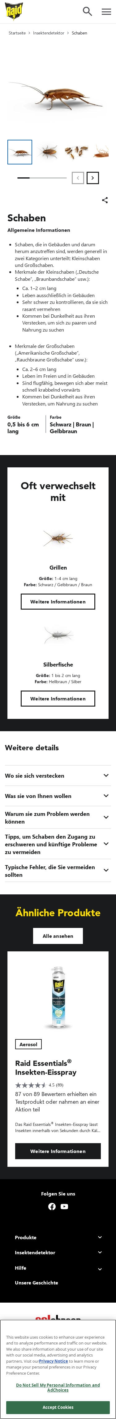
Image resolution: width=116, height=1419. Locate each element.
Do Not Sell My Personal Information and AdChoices (58, 1387)
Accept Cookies (58, 1407)
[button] (19, 152)
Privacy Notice (53, 1361)
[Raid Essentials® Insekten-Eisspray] (58, 992)
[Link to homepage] (14, 11)
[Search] (87, 11)
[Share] (105, 200)
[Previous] (78, 178)
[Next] (93, 178)
